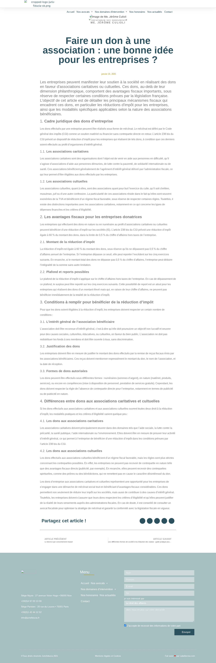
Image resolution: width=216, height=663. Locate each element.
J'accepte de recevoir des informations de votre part (153, 625)
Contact (168, 11)
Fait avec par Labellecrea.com (180, 656)
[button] (142, 521)
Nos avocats (83, 11)
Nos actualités (154, 11)
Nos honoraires (137, 11)
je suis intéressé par (134, 598)
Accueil (70, 11)
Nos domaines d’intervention (109, 11)
